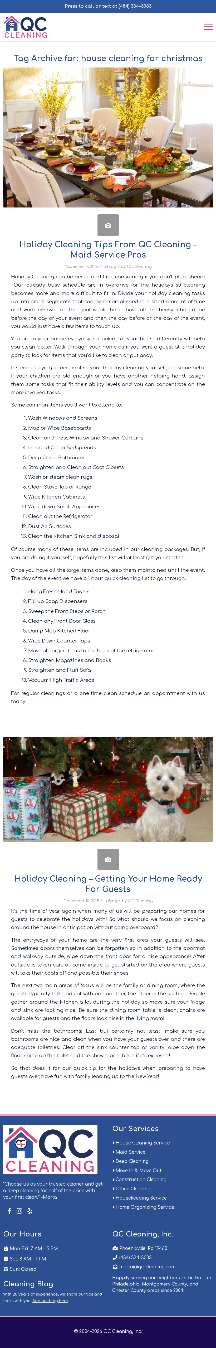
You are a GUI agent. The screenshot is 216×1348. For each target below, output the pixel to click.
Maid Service (129, 1152)
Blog (111, 266)
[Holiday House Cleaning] (108, 859)
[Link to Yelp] (29, 1211)
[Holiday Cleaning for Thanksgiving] (108, 225)
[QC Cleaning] (26, 26)
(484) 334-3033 (135, 1257)
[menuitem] (205, 26)
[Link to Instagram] (19, 1211)
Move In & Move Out (137, 1170)
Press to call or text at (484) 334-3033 (108, 6)
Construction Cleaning (140, 1179)
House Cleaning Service (142, 1143)
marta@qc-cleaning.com (146, 1266)
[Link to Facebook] (9, 1211)
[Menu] (205, 26)
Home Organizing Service (144, 1207)
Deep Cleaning (131, 1161)
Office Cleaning (132, 1188)
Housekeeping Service (140, 1198)
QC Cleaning (139, 266)
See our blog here (50, 1301)
